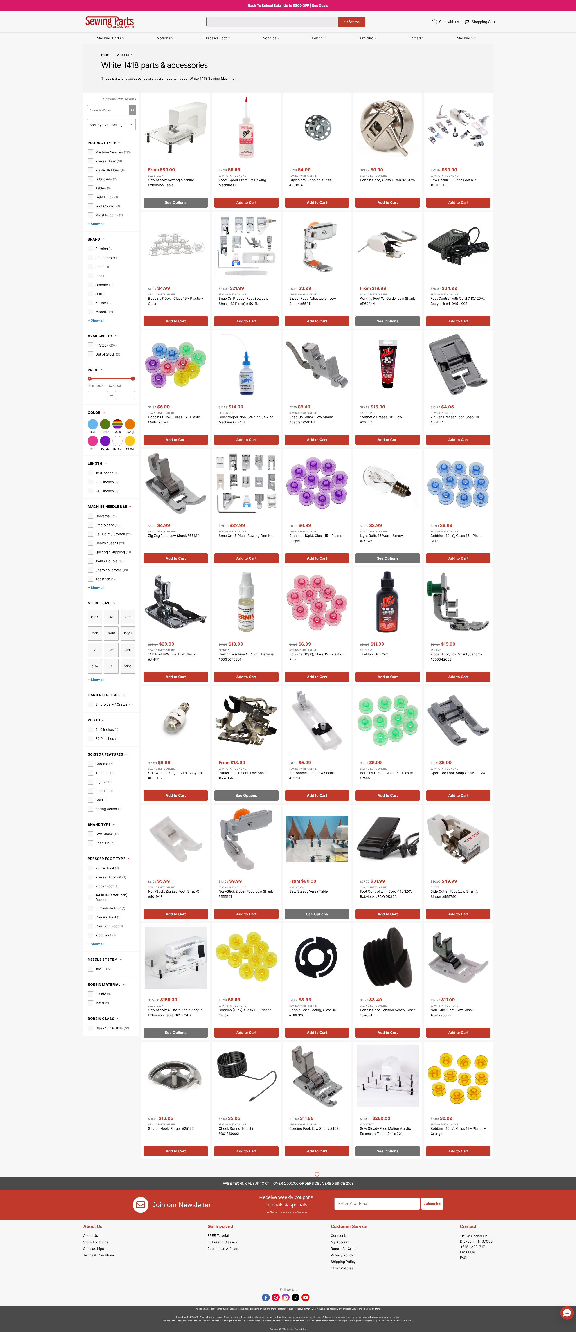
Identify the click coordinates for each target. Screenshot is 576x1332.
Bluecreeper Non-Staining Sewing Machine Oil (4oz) (246, 419)
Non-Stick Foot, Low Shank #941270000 (452, 1012)
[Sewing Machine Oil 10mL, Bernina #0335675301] (246, 625)
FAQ (463, 1257)
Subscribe (432, 1204)
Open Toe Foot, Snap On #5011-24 (458, 773)
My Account (340, 1242)
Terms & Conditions (99, 1255)
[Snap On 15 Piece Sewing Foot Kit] (246, 507)
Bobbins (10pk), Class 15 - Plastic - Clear (175, 301)
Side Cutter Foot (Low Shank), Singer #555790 (454, 894)
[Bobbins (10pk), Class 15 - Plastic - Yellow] (246, 981)
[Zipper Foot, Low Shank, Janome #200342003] (458, 625)
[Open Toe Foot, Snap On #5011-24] (458, 744)
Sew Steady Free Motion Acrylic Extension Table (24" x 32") (385, 1131)
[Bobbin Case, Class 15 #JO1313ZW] (387, 151)
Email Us (467, 1252)
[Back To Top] (569, 1325)
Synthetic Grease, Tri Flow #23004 (381, 419)
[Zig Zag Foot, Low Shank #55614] (175, 507)
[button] (478, 22)
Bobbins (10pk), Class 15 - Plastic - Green (387, 775)
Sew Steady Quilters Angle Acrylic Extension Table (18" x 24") (175, 1012)
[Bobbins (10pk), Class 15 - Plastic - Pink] (317, 625)
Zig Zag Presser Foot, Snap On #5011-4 (455, 419)
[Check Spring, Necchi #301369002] (246, 1100)
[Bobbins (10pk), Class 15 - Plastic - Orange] (458, 1100)
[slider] (90, 379)
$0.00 (100, 385)
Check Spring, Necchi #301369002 (236, 1131)
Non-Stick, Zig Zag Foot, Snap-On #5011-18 (174, 894)
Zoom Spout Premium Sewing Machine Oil (242, 182)
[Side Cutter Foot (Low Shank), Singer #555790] (458, 863)
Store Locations (95, 1242)
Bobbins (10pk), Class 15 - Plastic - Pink (316, 657)
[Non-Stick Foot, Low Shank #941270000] (458, 981)
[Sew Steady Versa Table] (317, 863)
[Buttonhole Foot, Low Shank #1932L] (317, 744)
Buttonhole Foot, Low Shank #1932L (311, 775)
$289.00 (115, 385)
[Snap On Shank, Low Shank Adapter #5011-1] (317, 388)
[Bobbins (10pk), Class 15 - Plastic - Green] (387, 744)
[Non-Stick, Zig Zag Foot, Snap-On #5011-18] (175, 863)
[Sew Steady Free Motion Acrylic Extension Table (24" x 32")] (387, 1100)
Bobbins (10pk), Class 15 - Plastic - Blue (458, 538)
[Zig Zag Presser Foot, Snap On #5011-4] (458, 388)
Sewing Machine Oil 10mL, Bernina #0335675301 (246, 657)
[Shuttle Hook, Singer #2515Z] (175, 1100)
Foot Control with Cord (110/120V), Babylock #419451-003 (458, 301)
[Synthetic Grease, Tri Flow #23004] (387, 388)
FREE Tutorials (219, 1235)
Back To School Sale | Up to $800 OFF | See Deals (288, 5)
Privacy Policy (342, 1255)
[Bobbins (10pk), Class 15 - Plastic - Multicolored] (175, 388)
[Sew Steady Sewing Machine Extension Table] (175, 151)
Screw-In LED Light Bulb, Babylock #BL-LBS (175, 775)
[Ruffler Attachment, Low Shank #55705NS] (246, 744)
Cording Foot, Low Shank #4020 (314, 1128)
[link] (109, 152)
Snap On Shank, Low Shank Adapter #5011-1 (311, 419)
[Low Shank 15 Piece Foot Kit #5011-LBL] (458, 151)
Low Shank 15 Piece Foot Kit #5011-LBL (453, 182)
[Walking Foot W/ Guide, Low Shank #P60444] (387, 270)
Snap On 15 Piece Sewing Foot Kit (246, 535)
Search (354, 22)
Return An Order (344, 1248)
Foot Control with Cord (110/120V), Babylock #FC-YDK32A (387, 894)
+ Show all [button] (96, 224)
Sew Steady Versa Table (308, 891)
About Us (90, 1235)
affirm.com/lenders (312, 1317)
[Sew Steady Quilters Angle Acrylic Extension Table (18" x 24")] (175, 981)
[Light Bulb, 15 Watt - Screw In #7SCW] (387, 507)
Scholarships (93, 1248)
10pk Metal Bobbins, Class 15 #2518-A (312, 182)
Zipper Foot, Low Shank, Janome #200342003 (456, 657)
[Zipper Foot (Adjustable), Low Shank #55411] (317, 270)
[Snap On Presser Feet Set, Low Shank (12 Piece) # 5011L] (246, 270)
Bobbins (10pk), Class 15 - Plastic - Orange (458, 1131)
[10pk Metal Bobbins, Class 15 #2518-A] (317, 151)
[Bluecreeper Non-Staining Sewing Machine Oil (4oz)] (246, 388)
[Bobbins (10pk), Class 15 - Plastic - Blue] (458, 507)
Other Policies (342, 1268)
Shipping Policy (343, 1262)
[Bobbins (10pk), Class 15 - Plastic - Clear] (175, 270)
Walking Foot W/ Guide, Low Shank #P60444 (387, 301)
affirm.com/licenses (325, 1320)
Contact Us (339, 1235)
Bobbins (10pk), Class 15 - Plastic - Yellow (246, 1012)
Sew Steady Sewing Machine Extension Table (171, 182)
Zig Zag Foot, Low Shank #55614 (174, 535)
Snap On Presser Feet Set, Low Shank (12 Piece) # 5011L (243, 301)
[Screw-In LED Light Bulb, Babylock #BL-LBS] (175, 744)
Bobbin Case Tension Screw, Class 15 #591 (387, 1012)
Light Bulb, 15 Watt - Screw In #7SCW (383, 538)
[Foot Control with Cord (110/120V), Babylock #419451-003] (458, 270)
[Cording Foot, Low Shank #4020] (317, 1100)
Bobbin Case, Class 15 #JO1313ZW (387, 180)
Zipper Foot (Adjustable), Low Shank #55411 (312, 301)
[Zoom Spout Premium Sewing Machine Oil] (246, 151)
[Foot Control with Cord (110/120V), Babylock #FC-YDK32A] (387, 863)
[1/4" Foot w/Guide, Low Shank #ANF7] (175, 625)
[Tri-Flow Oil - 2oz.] (387, 625)
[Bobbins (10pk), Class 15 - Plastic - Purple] (317, 507)
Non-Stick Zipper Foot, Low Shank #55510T (246, 894)
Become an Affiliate (222, 1248)
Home (105, 54)
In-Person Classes (222, 1242)
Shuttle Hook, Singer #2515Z (171, 1128)
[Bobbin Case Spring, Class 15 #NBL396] (317, 981)
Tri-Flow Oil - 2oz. (374, 654)
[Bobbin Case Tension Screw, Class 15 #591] (387, 981)
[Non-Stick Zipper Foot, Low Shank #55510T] (246, 863)
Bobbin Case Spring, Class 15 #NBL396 (312, 1012)
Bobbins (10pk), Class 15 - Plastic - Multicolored (175, 419)
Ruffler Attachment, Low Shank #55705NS (243, 775)
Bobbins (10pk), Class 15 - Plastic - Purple (316, 538)
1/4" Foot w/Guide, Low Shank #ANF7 (172, 657)
